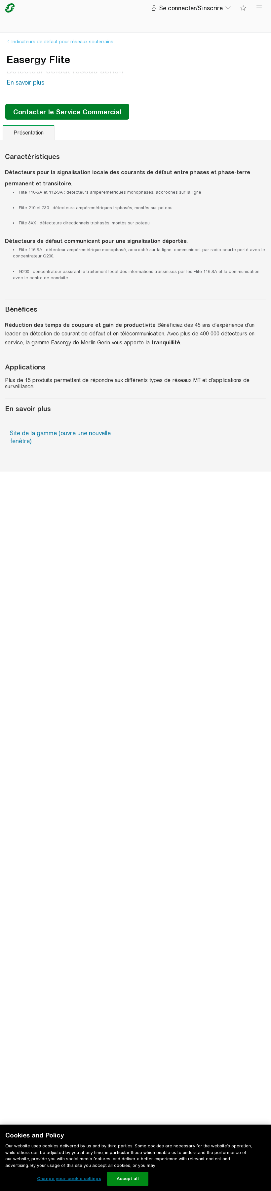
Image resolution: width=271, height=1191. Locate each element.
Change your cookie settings (69, 1178)
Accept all (128, 1178)
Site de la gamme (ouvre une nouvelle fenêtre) (60, 437)
